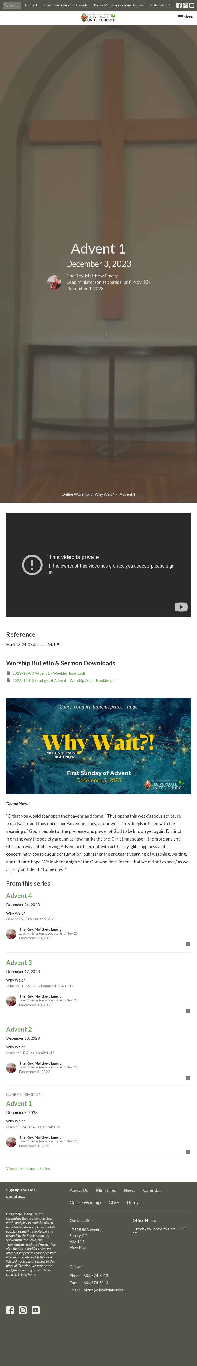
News (129, 1190)
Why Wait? (104, 494)
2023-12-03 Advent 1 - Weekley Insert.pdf (48, 673)
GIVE (114, 1202)
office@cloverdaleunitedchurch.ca (106, 1290)
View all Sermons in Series (28, 1168)
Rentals (134, 1202)
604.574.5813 (162, 5)
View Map (78, 1247)
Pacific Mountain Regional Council (119, 5)
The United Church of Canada (66, 5)
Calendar (152, 1190)
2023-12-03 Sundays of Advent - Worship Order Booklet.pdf (64, 680)
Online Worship (75, 494)
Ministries (106, 1190)
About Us (79, 1190)
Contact (31, 5)
